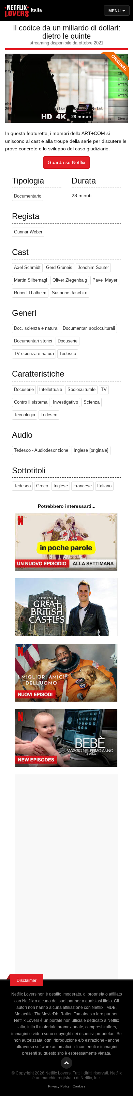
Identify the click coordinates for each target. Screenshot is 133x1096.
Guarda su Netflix (66, 162)
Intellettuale (50, 389)
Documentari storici (33, 341)
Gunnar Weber (28, 232)
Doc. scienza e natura (35, 328)
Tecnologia (24, 414)
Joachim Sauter (93, 267)
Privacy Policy (59, 1086)
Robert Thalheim (30, 292)
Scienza (92, 402)
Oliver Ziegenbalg (70, 280)
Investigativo (65, 402)
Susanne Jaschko (69, 292)
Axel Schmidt (27, 267)
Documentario (27, 196)
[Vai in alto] (66, 1062)
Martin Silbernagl (30, 280)
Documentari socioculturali (89, 328)
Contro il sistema (30, 402)
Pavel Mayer (104, 280)
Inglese (61, 486)
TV (104, 389)
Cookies (79, 1086)
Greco (42, 486)
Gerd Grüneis (59, 267)
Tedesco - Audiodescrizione (41, 450)
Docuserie (67, 341)
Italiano (104, 486)
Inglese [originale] (91, 450)
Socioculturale (81, 389)
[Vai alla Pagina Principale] (17, 12)
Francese (82, 486)
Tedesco (67, 353)
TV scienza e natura (34, 353)
